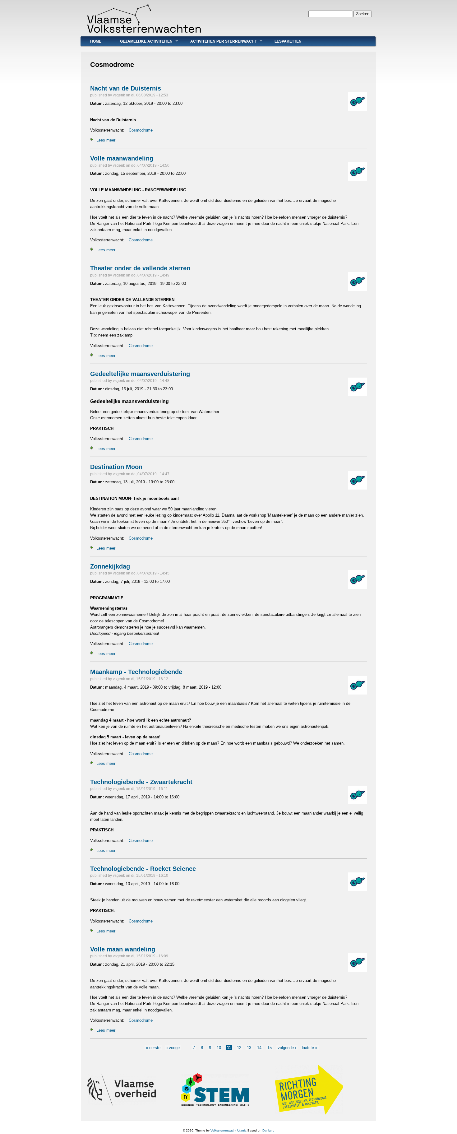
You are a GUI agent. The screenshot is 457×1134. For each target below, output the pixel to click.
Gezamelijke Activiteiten (142, 41)
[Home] (143, 32)
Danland (268, 1130)
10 (219, 1047)
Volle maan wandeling (122, 949)
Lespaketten (288, 41)
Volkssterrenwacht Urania (228, 1130)
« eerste (153, 1047)
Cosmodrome (141, 130)
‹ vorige (173, 1047)
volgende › (287, 1047)
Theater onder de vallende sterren (140, 268)
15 (269, 1047)
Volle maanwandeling (121, 158)
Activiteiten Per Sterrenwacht (219, 41)
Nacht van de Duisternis (125, 88)
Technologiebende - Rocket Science (143, 868)
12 (239, 1047)
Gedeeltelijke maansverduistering (140, 373)
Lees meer (105, 140)
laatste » (309, 1047)
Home (95, 41)
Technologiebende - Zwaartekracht (141, 781)
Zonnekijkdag (110, 566)
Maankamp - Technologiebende (136, 671)
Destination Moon (116, 466)
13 (249, 1047)
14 (259, 1047)
